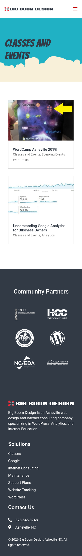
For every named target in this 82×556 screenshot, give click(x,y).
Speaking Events (53, 154)
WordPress (20, 160)
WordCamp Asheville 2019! (35, 149)
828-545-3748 (26, 520)
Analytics (48, 235)
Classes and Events (26, 154)
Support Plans (19, 483)
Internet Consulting (23, 468)
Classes (14, 454)
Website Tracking (22, 490)
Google (14, 461)
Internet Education (22, 429)
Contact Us (21, 507)
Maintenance (18, 475)
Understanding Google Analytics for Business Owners (39, 228)
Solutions (19, 444)
